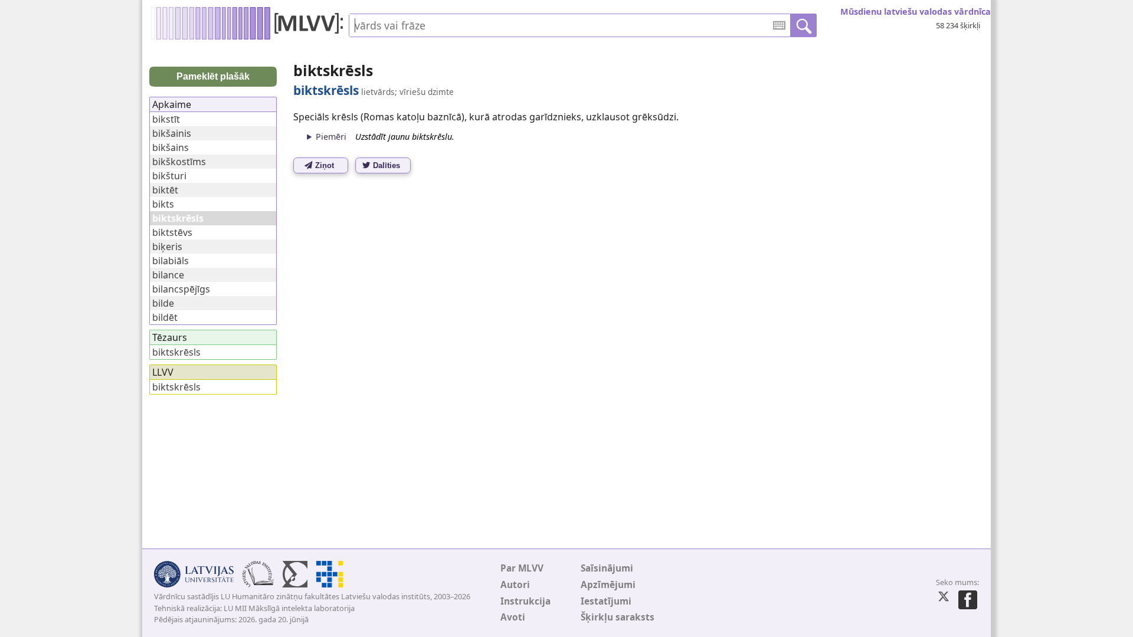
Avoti (512, 617)
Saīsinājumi (607, 568)
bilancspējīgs (181, 289)
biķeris (167, 246)
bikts (163, 204)
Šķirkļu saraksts (617, 617)
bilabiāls (170, 260)
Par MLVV (521, 568)
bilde (163, 303)
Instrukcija (525, 601)
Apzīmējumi (608, 585)
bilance (168, 274)
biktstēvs (172, 232)
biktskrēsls (176, 352)
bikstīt (166, 119)
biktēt (165, 189)
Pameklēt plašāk (213, 76)
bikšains (170, 147)
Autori (515, 585)
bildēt (165, 317)
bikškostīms (179, 161)
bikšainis (171, 133)
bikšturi (169, 175)
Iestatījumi (606, 601)
